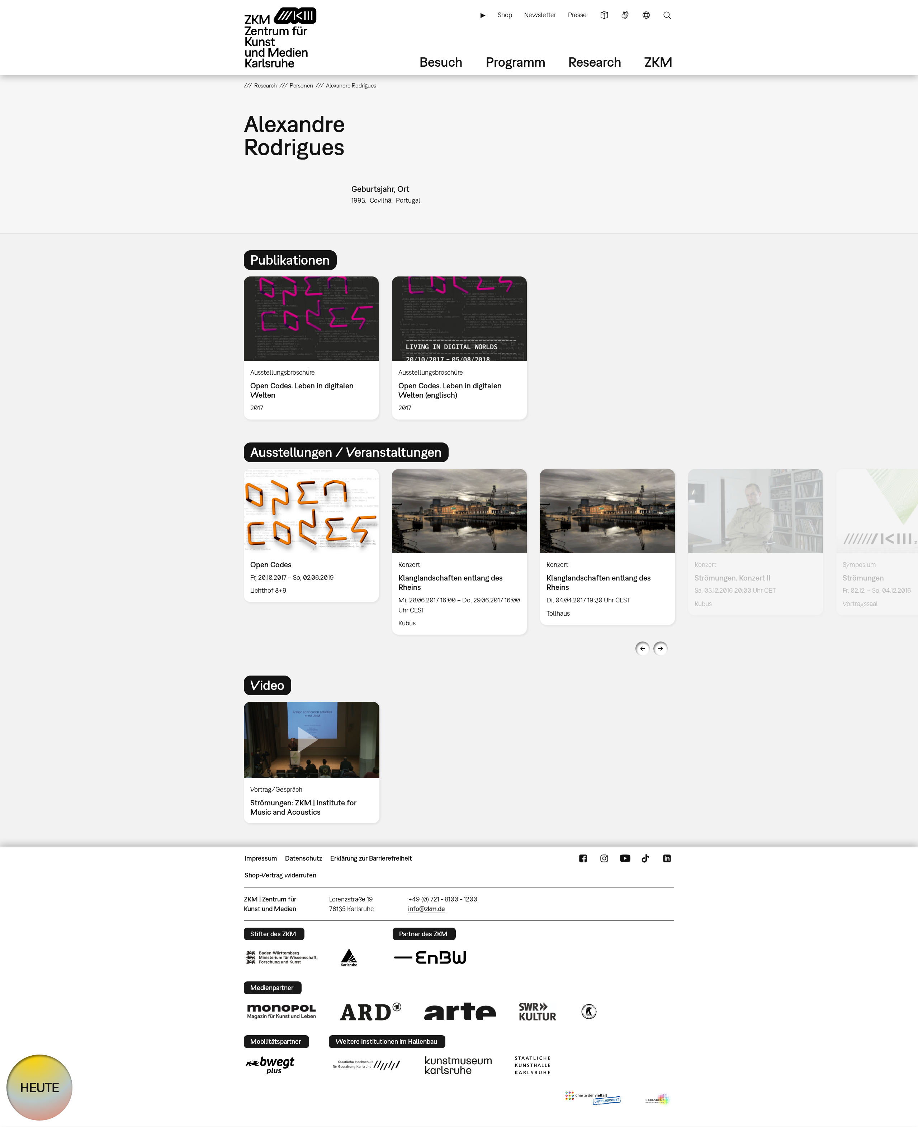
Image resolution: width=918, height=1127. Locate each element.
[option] (311, 347)
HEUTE (39, 1087)
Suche (667, 15)
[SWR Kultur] (538, 1012)
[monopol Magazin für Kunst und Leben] (281, 1011)
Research (594, 62)
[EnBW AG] (430, 957)
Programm (515, 62)
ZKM (658, 62)
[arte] (460, 1011)
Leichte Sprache (604, 15)
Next (660, 648)
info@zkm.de (426, 909)
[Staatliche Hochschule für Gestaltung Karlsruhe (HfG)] (366, 1065)
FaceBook (583, 858)
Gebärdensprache (625, 15)
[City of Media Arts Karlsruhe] (658, 1100)
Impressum (261, 858)
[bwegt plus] (270, 1065)
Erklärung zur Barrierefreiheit (371, 858)
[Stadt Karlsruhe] (349, 957)
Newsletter (540, 15)
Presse (577, 15)
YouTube (625, 858)
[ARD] (370, 1012)
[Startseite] (290, 37)
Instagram (604, 858)
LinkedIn (667, 858)
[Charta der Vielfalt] (593, 1100)
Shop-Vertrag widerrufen (280, 875)
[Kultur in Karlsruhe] (588, 1012)
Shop (505, 15)
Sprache (646, 15)
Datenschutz (303, 858)
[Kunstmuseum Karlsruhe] (458, 1065)
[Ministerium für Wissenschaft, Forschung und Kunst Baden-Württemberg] (281, 957)
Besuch (441, 62)
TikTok (646, 858)
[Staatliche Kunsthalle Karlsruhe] (532, 1065)
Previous (642, 648)
